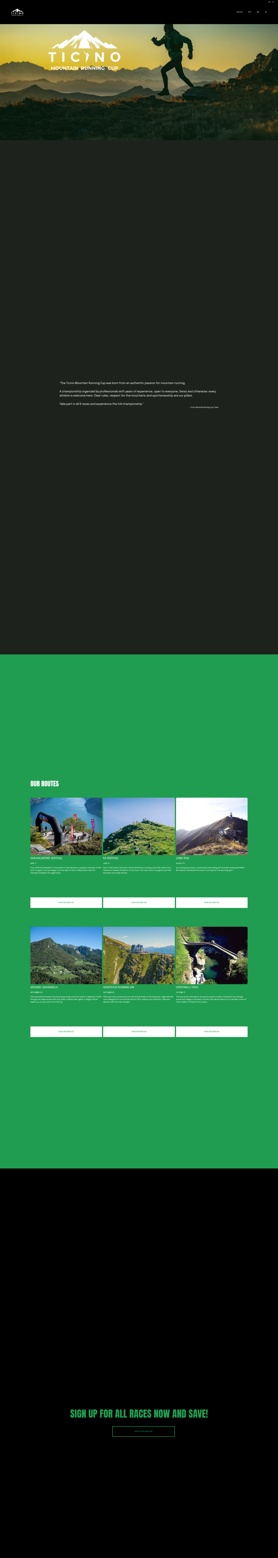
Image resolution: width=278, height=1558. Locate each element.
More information (66, 903)
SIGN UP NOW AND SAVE (144, 1431)
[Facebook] (266, 12)
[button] (269, 2)
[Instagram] (258, 12)
